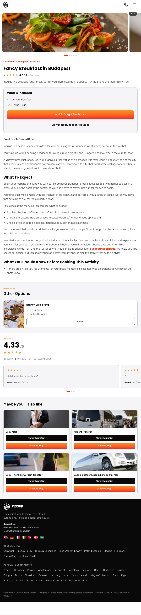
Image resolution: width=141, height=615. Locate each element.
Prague (7, 570)
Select (80, 321)
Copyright (8, 550)
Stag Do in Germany (114, 550)
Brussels (121, 570)
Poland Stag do (92, 550)
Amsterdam (44, 570)
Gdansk (43, 575)
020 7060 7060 (11, 527)
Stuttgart (8, 580)
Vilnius (39, 580)
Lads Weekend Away (70, 550)
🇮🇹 (23, 537)
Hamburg (55, 575)
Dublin (18, 575)
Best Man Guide (27, 556)
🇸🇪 (42, 537)
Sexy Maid (11, 431)
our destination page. (103, 248)
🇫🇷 (17, 537)
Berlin (97, 570)
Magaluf (95, 575)
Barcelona (73, 570)
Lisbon (74, 575)
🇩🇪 (11, 537)
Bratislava (108, 570)
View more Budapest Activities (21, 61)
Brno (85, 580)
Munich (106, 575)
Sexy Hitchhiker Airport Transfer (24, 474)
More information (36, 438)
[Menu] (134, 5)
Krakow (31, 570)
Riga (123, 575)
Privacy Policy (24, 550)
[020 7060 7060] (126, 5)
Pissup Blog (9, 556)
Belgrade (86, 570)
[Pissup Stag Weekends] (6, 5)
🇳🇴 (36, 537)
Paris (115, 575)
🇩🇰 (30, 537)
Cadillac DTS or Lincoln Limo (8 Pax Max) (96, 474)
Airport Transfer (83, 431)
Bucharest (59, 570)
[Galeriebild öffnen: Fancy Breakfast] (65, 32)
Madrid (84, 575)
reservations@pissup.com (16, 531)
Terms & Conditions (45, 550)
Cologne (7, 575)
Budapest (19, 570)
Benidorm (74, 580)
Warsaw (50, 580)
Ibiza (65, 575)
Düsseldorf (30, 575)
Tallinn (19, 580)
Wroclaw (61, 580)
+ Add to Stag (36, 445)
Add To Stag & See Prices (70, 114)
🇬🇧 (5, 537)
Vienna (29, 580)
